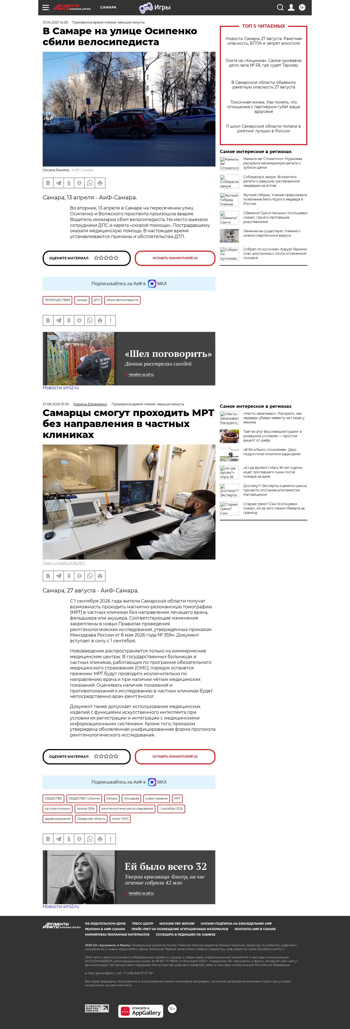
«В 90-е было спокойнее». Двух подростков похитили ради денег (272, 452)
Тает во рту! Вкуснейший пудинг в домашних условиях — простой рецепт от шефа (272, 435)
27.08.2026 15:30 (56, 404)
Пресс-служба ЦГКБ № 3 (64, 563)
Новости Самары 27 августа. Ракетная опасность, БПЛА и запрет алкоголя (264, 41)
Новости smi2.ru (61, 387)
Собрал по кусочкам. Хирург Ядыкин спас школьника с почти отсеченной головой (275, 253)
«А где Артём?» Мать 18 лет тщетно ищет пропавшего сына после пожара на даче (273, 472)
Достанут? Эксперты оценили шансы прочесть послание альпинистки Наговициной (275, 490)
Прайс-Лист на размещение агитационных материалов (180, 929)
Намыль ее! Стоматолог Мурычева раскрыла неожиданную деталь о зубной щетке (272, 163)
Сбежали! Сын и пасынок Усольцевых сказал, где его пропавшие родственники (275, 217)
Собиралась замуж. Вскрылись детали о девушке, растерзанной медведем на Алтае (271, 181)
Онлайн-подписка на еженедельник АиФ (236, 923)
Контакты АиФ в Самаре (255, 929)
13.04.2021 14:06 (55, 22)
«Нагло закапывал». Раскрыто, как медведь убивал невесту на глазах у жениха (274, 417)
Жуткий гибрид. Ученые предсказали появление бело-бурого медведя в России (275, 199)
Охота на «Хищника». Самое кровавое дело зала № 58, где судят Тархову (264, 63)
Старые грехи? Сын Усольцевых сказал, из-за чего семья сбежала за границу (274, 508)
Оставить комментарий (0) (175, 258)
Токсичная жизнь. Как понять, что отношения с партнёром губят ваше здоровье (263, 107)
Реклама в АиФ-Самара (105, 929)
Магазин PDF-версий (176, 923)
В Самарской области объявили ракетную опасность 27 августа (263, 85)
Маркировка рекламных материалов (117, 934)
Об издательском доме (105, 923)
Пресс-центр (142, 923)
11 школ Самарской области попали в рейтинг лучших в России (263, 128)
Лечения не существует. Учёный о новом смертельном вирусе (272, 233)
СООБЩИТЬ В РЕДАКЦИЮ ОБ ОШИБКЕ (185, 934)
